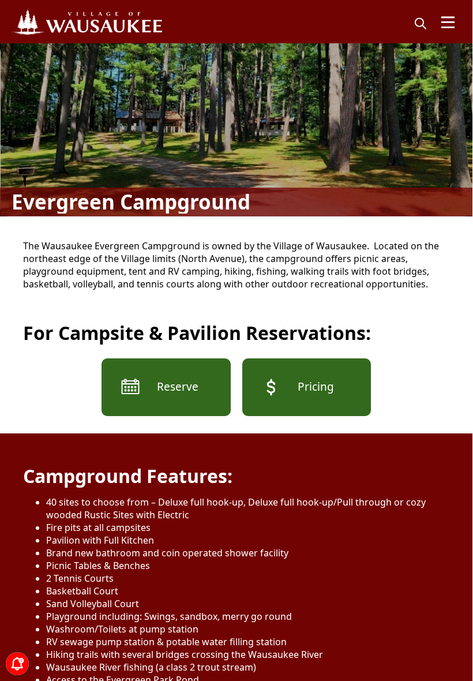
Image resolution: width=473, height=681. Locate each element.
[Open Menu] (448, 22)
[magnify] (420, 23)
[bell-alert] (17, 663)
